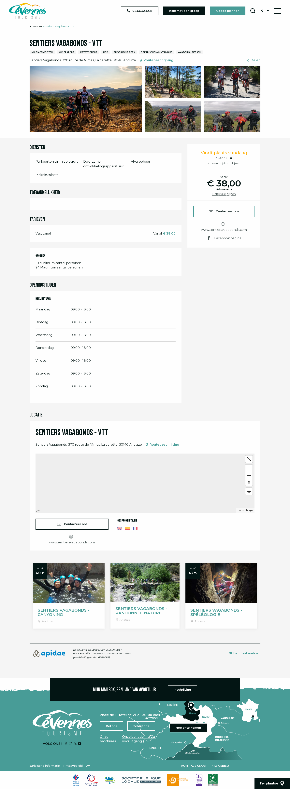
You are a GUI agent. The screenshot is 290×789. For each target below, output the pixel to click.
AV (88, 765)
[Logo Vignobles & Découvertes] (213, 780)
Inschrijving (182, 689)
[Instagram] (71, 743)
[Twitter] (75, 743)
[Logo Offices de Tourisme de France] (76, 780)
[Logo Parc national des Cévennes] (178, 780)
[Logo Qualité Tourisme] (92, 780)
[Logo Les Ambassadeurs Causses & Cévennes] (199, 780)
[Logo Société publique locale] (141, 780)
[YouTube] (80, 743)
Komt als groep (194, 765)
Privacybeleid (73, 765)
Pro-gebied (220, 765)
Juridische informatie (45, 765)
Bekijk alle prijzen (224, 194)
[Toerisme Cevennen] (27, 11)
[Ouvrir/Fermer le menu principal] (277, 11)
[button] (252, 10)
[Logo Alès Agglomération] (110, 780)
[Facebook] (66, 743)
